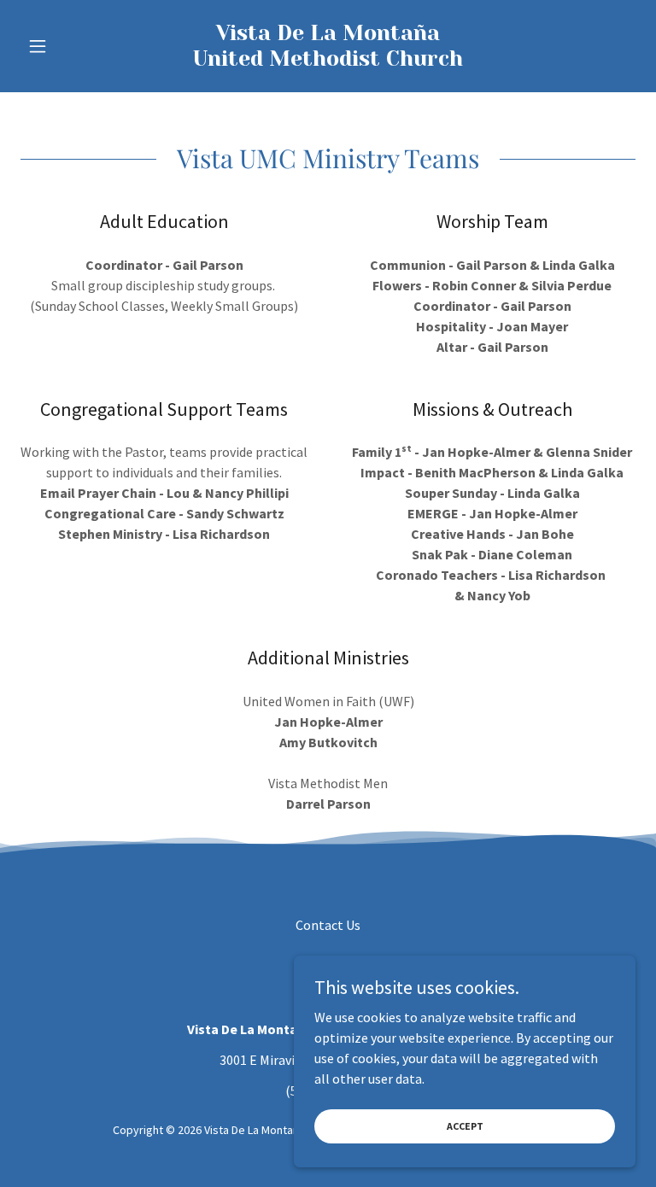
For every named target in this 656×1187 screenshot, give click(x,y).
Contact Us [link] (328, 924)
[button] (66, 46)
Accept (465, 1126)
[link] (328, 60)
